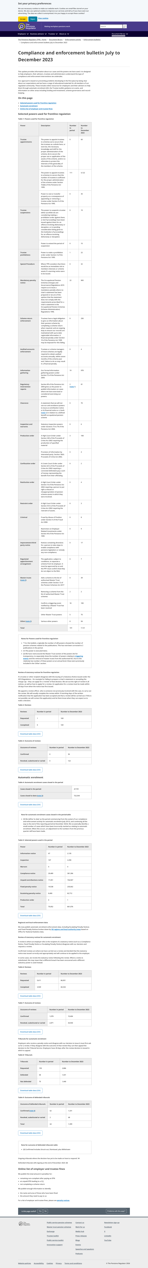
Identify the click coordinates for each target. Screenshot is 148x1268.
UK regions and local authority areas (66, 929)
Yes (40, 1211)
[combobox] (111, 26)
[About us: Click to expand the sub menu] (68, 34)
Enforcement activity (73, 39)
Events (78, 1245)
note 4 (32, 1111)
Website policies (24, 1263)
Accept (22, 19)
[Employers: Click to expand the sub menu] (28, 34)
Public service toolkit (55, 1240)
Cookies (50, 1263)
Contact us (80, 1222)
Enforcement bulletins (92, 39)
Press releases (81, 1236)
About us (62, 34)
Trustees (51, 34)
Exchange (50, 1231)
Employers (22, 34)
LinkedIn (107, 1236)
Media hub (80, 1231)
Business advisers (37, 34)
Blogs (78, 1240)
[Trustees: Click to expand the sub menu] (57, 34)
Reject (33, 19)
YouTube (107, 1240)
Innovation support (55, 1245)
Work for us (80, 1227)
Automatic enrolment (29, 106)
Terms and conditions (73, 1263)
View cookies (43, 18)
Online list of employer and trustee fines (36, 109)
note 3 (39, 796)
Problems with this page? (116, 1211)
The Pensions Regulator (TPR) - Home (32, 39)
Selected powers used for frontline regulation (38, 103)
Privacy (59, 1263)
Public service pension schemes (59, 1222)
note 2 (23, 580)
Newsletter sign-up (111, 1222)
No (46, 1211)
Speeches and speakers (85, 1249)
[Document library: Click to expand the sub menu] (127, 34)
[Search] (125, 26)
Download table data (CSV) (30, 734)
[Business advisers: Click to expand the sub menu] (46, 34)
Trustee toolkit (53, 1236)
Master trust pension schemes (59, 1227)
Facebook (108, 1227)
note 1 (44, 413)
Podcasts (79, 1253)
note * (72, 387)
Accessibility (39, 1263)
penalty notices (63, 1200)
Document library (118, 34)
